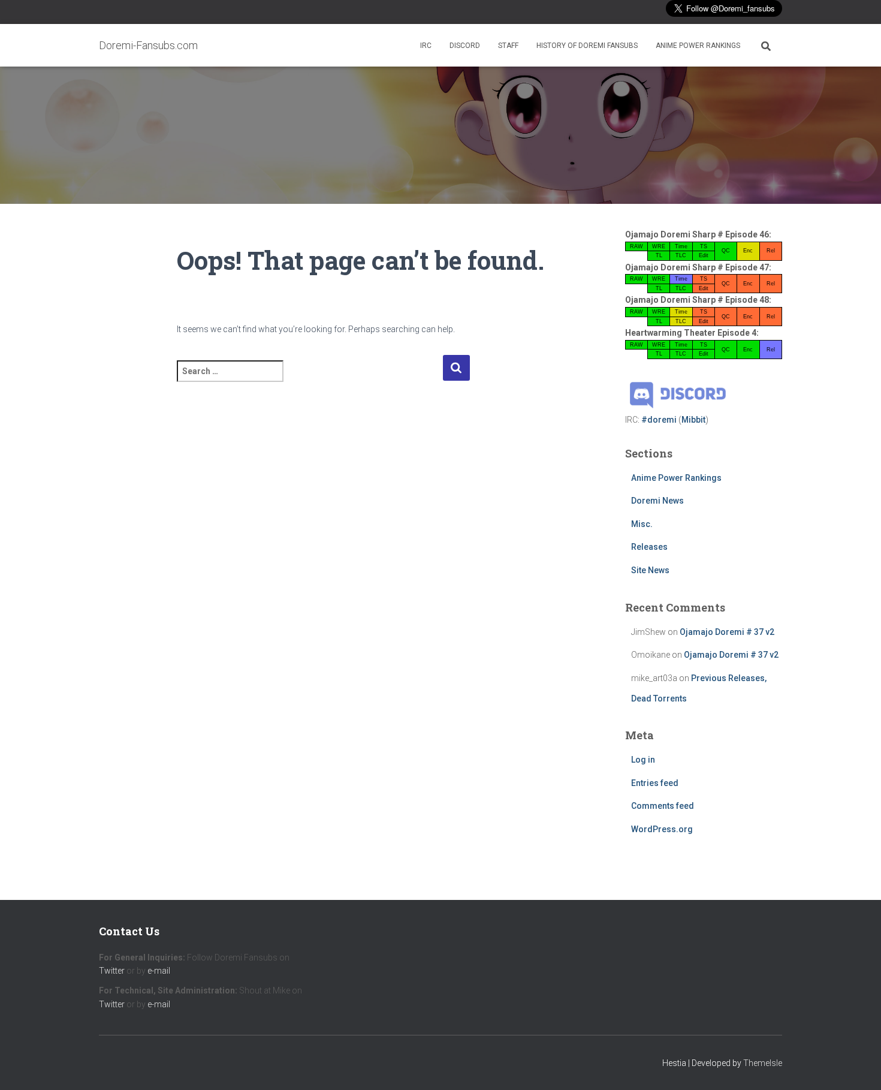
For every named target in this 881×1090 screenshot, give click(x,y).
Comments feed (662, 806)
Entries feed (654, 783)
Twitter (112, 970)
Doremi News (657, 500)
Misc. (642, 524)
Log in (643, 759)
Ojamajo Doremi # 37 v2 (727, 632)
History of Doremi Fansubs (587, 45)
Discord (464, 45)
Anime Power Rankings (698, 45)
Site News (650, 570)
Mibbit (693, 419)
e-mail (158, 970)
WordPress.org (662, 829)
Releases (649, 547)
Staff (508, 45)
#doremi (659, 419)
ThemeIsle (762, 1063)
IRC (426, 45)
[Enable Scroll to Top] (857, 1066)
